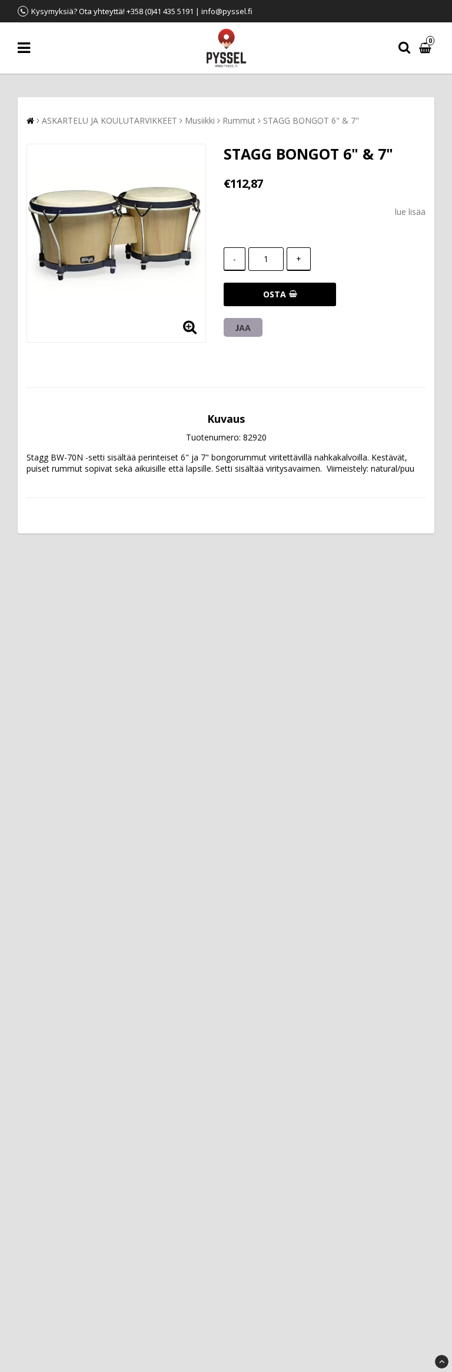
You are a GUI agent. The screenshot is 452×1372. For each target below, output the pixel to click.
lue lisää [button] (410, 211)
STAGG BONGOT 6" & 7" (311, 120)
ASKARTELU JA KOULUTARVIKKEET (109, 120)
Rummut (238, 120)
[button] (426, 48)
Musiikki (200, 120)
